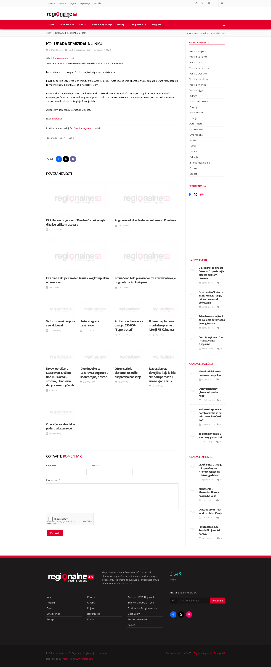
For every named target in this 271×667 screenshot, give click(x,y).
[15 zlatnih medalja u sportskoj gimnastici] (192, 435)
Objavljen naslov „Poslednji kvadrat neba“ (209, 392)
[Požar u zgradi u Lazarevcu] (95, 309)
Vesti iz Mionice (197, 84)
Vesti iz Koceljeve (199, 79)
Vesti (196, 33)
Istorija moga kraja (199, 162)
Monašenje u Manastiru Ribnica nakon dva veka (209, 492)
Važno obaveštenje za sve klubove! (60, 323)
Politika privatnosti (138, 619)
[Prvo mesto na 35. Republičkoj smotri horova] (192, 529)
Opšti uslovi (134, 613)
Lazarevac (52, 137)
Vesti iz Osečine (198, 73)
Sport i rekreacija (94, 50)
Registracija (85, 3)
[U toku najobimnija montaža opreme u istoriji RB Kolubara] (163, 309)
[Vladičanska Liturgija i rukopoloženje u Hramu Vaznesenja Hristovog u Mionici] (192, 466)
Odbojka (194, 157)
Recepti (51, 619)
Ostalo (193, 168)
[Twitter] (202, 3)
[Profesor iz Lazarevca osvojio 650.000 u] (129, 309)
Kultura (193, 95)
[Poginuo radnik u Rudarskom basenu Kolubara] (146, 199)
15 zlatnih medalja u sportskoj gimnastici (210, 435)
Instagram (86, 128)
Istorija (193, 118)
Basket (193, 173)
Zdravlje (193, 107)
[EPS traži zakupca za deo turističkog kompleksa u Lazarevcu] (78, 256)
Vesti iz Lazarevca (77, 50)
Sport (62, 137)
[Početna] (61, 13)
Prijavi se (217, 600)
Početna (51, 3)
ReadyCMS (219, 653)
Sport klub (57, 118)
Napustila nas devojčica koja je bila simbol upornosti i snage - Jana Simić (162, 375)
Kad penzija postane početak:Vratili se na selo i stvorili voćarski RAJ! (210, 415)
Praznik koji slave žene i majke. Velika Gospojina (211, 340)
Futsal (192, 145)
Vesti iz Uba (195, 62)
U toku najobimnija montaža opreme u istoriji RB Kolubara (161, 325)
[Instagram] (209, 3)
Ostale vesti (196, 129)
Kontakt (97, 3)
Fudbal (71, 137)
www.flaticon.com (84, 658)
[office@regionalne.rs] (222, 3)
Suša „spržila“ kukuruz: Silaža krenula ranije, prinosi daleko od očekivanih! (211, 297)
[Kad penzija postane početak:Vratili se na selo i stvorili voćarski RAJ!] (192, 411)
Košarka (193, 151)
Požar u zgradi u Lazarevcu (90, 323)
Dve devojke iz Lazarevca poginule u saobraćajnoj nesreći (94, 373)
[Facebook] (196, 3)
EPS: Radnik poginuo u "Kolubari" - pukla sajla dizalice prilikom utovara (75, 222)
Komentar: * (53, 480)
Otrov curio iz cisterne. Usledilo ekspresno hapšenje (128, 373)
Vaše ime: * (52, 465)
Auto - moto (195, 123)
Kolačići (132, 624)
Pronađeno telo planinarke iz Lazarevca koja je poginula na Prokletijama (145, 280)
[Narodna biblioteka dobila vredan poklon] (192, 373)
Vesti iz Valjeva (197, 51)
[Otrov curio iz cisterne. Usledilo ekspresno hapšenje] (129, 356)
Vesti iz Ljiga (196, 90)
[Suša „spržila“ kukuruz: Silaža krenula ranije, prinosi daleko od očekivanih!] (192, 294)
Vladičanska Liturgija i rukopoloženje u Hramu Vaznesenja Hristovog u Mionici (211, 470)
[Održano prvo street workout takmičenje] (192, 511)
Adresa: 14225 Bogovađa (141, 596)
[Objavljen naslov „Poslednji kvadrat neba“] (192, 390)
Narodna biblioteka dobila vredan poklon (210, 373)
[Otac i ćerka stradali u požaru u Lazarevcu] (61, 412)
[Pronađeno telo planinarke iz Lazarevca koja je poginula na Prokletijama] (146, 256)
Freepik (65, 658)
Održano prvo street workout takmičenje (210, 511)
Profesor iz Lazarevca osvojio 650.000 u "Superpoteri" (129, 325)
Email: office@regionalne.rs (142, 608)
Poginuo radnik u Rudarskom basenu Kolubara (145, 220)
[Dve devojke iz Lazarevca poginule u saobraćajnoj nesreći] (95, 356)
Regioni (51, 602)
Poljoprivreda (196, 112)
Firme (50, 608)
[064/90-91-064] (215, 3)
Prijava (73, 3)
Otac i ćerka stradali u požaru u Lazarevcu (60, 426)
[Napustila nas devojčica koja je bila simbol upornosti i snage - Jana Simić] (163, 356)
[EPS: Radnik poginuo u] (78, 199)
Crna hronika (196, 134)
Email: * (96, 465)
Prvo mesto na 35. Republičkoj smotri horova (209, 530)
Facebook (74, 128)
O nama (62, 3)
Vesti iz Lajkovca (198, 56)
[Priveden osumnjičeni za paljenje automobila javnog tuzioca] (192, 318)
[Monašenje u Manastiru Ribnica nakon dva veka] (192, 491)
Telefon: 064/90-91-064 (141, 602)
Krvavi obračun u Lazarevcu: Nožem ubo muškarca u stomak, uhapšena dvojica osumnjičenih (60, 377)
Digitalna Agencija (203, 653)
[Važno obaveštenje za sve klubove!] (61, 309)
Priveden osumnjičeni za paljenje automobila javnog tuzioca (212, 320)
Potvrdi (55, 533)
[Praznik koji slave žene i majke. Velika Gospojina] (192, 339)
